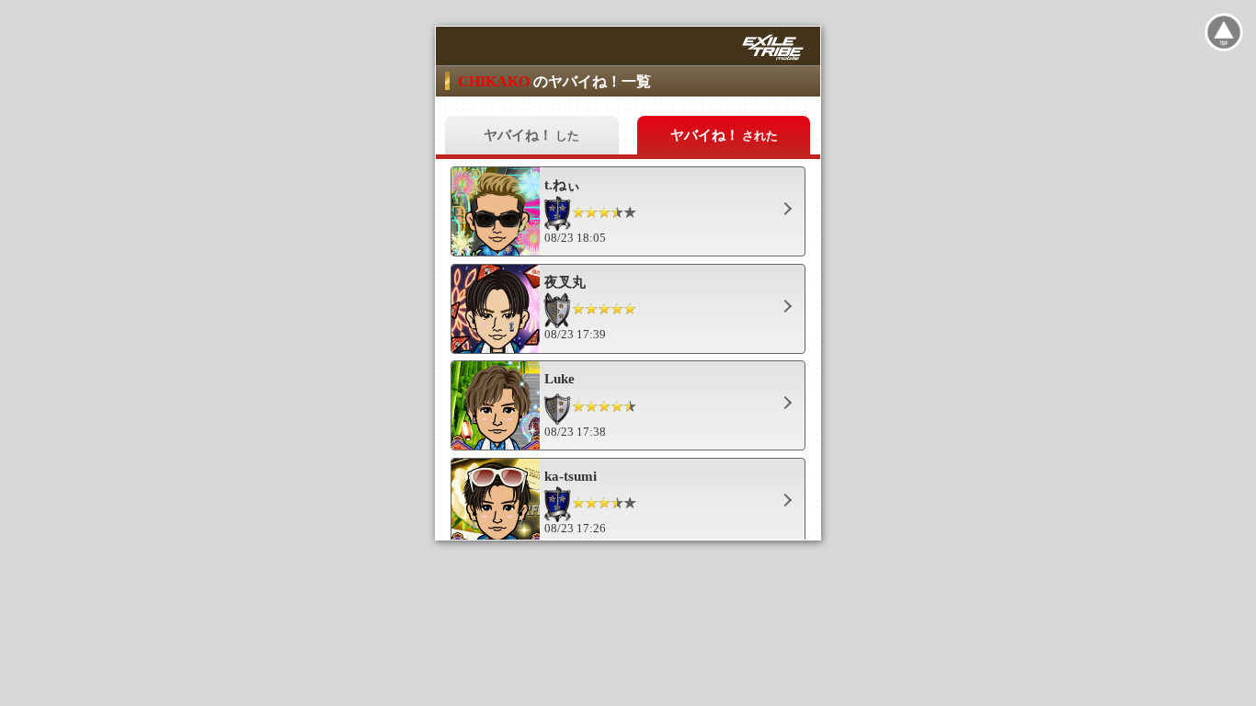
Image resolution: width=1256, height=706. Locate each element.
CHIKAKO (495, 81)
